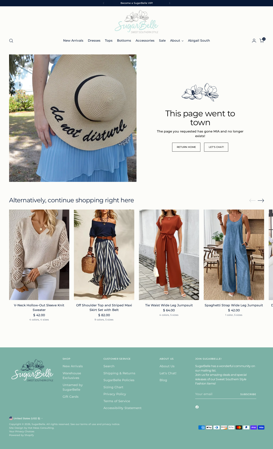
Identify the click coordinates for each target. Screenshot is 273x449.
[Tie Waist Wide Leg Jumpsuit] (169, 255)
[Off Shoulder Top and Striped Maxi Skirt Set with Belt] (104, 255)
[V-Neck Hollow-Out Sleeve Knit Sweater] (39, 255)
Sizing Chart (113, 387)
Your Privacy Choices (21, 431)
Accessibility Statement (122, 408)
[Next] (169, 3)
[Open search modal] (11, 40)
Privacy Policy (114, 394)
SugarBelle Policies (118, 380)
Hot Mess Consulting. (41, 427)
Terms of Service (116, 401)
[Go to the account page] (254, 40)
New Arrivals (73, 366)
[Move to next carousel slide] (261, 200)
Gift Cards (71, 396)
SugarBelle (38, 424)
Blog (163, 380)
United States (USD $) (27, 418)
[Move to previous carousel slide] (252, 200)
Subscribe (248, 394)
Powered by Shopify (21, 435)
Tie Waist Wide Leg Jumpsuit (169, 305)
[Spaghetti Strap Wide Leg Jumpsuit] (234, 255)
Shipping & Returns (119, 373)
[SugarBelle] (136, 21)
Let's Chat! (168, 373)
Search (109, 366)
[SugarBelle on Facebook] (197, 407)
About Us (167, 366)
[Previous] (104, 3)
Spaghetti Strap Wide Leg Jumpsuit (234, 305)
